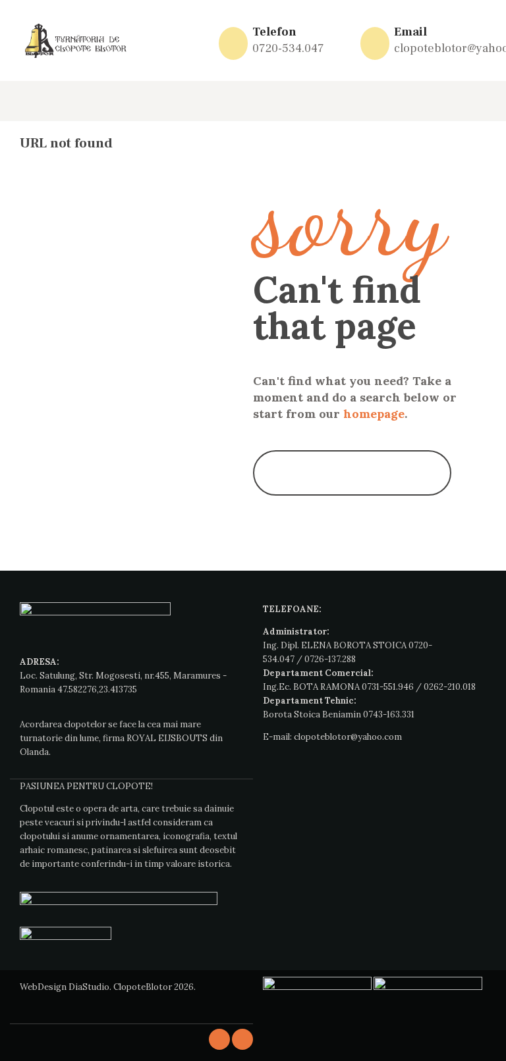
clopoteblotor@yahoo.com (348, 736)
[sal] (317, 983)
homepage (374, 413)
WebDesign (43, 987)
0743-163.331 (388, 714)
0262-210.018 (450, 686)
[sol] (428, 983)
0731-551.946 (388, 686)
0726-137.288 (330, 659)
